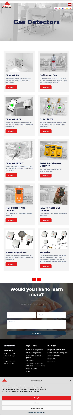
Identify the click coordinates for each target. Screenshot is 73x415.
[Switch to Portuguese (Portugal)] (70, 8)
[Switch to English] (56, 8)
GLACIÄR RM (12, 75)
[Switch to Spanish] (59, 8)
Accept (36, 398)
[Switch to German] (67, 8)
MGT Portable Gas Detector (15, 209)
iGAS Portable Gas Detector (50, 209)
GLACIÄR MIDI (13, 119)
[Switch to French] (63, 8)
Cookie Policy (32, 412)
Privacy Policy (40, 412)
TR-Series (45, 252)
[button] (70, 381)
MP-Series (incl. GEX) (17, 252)
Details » (11, 87)
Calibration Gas (48, 75)
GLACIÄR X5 (46, 119)
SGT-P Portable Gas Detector (50, 164)
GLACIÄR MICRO (14, 163)
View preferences (36, 408)
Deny (36, 403)
